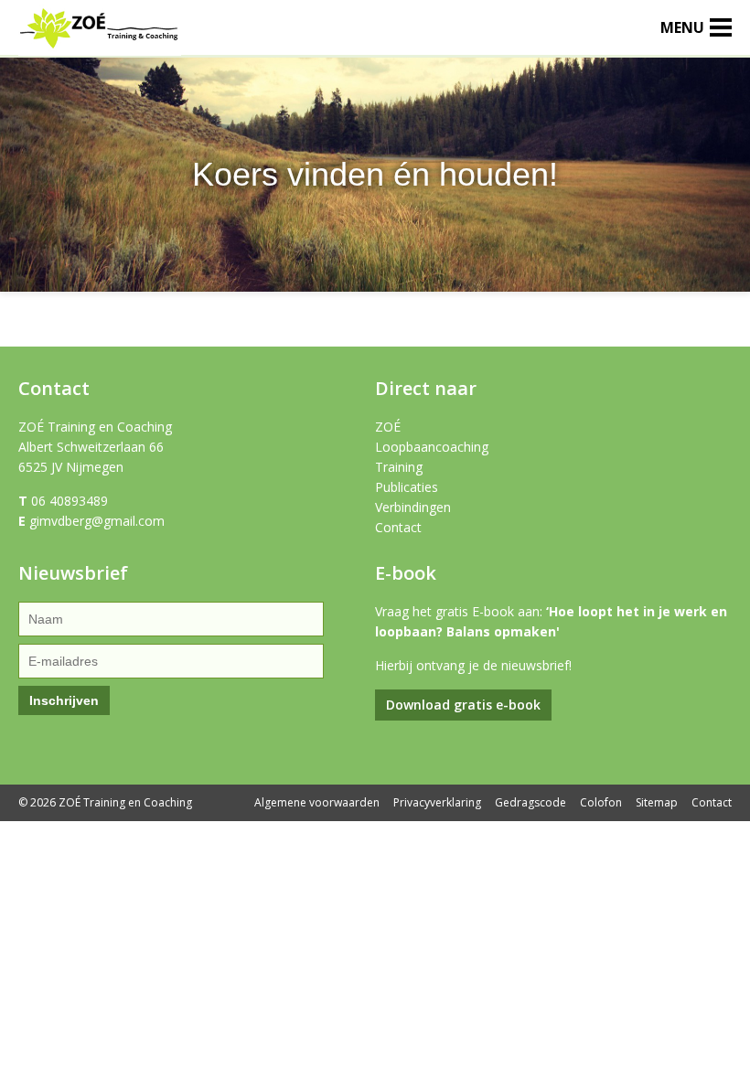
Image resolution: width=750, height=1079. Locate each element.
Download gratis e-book (463, 704)
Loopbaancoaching (431, 446)
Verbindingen (413, 507)
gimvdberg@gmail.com (97, 520)
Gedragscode (530, 802)
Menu (682, 27)
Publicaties (406, 487)
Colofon (601, 802)
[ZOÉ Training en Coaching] (99, 44)
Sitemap (657, 802)
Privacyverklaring (437, 802)
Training (399, 466)
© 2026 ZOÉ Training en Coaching (105, 802)
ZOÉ (388, 426)
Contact (398, 527)
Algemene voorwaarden (317, 802)
